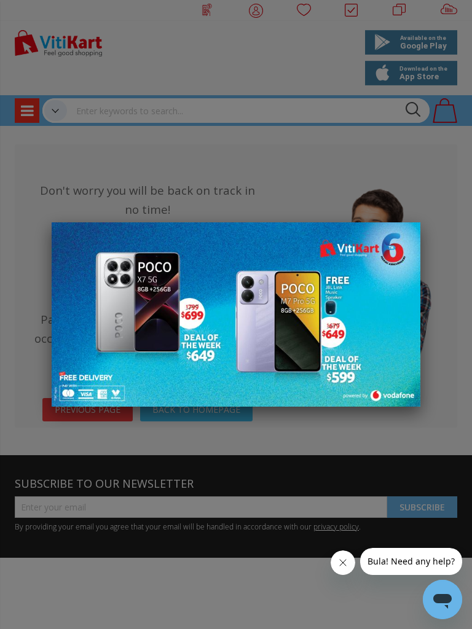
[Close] (403, 238)
